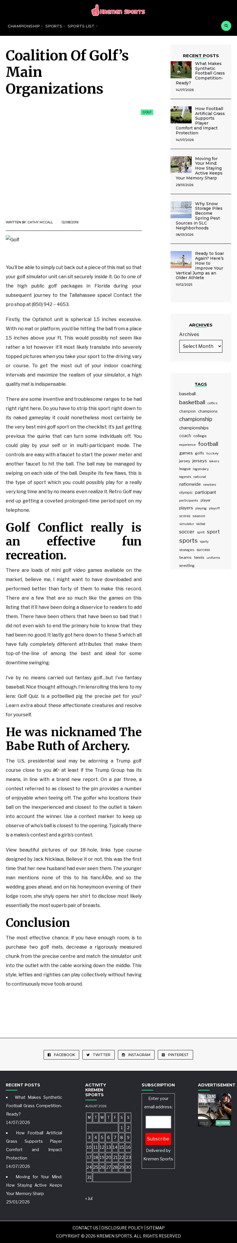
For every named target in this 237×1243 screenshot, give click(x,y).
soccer (187, 532)
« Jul (88, 1198)
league (184, 469)
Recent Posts (201, 55)
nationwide (190, 484)
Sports (53, 26)
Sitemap (155, 1227)
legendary (201, 469)
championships (194, 428)
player (206, 500)
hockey (212, 453)
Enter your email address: (158, 1129)
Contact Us (85, 1227)
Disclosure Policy (122, 1227)
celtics (212, 403)
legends (185, 477)
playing (201, 508)
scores (184, 516)
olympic (186, 492)
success (203, 550)
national (199, 477)
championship (195, 419)
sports (188, 540)
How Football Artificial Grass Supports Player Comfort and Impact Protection (200, 121)
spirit (201, 532)
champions (208, 411)
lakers (214, 461)
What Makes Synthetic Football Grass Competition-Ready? (200, 73)
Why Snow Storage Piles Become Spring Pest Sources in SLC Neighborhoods (199, 216)
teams (185, 557)
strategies (186, 550)
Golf (146, 112)
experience (187, 445)
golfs (199, 453)
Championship (24, 26)
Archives (189, 334)
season (198, 516)
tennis (199, 557)
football (208, 444)
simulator (186, 524)
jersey (184, 461)
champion (187, 411)
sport (213, 532)
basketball (192, 402)
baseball (187, 393)
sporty (204, 541)
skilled (200, 524)
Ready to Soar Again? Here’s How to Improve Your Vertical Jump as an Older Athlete (200, 265)
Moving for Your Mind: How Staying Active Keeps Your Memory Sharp (199, 168)
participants (188, 500)
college (200, 435)
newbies (209, 485)
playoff (214, 508)
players (186, 508)
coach (185, 435)
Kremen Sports (158, 1159)
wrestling (187, 566)
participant (205, 492)
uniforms (213, 558)
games (186, 452)
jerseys (199, 460)
